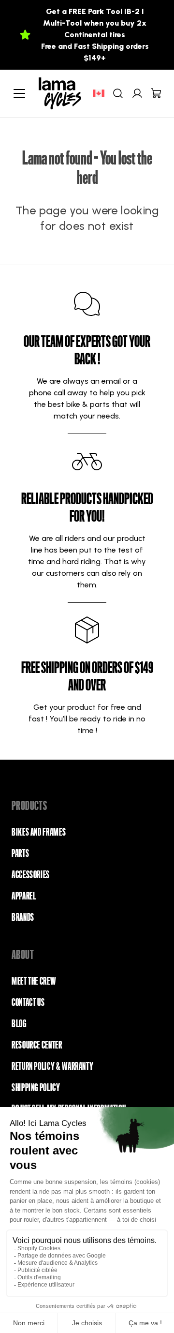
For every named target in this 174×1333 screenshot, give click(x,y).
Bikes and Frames (39, 832)
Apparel (24, 896)
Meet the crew (34, 981)
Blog (19, 1024)
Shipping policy (36, 1087)
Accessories (31, 875)
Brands (23, 917)
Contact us (28, 1002)
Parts (20, 853)
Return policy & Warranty (52, 1066)
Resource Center (37, 1045)
